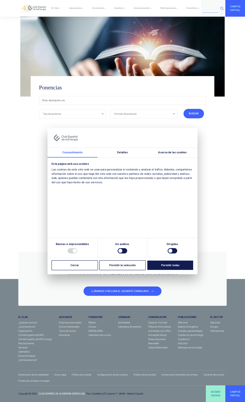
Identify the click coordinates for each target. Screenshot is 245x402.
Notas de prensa (157, 339)
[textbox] (73, 114)
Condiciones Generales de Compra (179, 374)
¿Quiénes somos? (27, 322)
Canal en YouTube (157, 322)
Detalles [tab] (122, 152)
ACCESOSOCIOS (215, 393)
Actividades (124, 322)
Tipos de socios (67, 331)
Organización (25, 331)
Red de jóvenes (26, 343)
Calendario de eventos (129, 326)
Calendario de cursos (99, 335)
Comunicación (142, 8)
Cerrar (74, 265)
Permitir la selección (122, 265)
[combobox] (72, 114)
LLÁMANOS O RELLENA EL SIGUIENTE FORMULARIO (120, 291)
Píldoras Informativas (159, 326)
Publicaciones (168, 8)
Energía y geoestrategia (190, 331)
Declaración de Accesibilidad (33, 374)
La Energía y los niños (159, 331)
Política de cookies (82, 374)
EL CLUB (23, 317)
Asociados (75, 8)
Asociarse (64, 335)
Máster (92, 322)
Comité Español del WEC (31, 335)
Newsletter (153, 343)
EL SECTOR (216, 317)
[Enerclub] (35, 8)
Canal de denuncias (214, 374)
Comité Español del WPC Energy (35, 339)
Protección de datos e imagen (34, 381)
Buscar (194, 113)
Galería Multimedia (158, 347)
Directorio (192, 8)
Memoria (183, 322)
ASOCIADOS (65, 317)
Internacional (217, 331)
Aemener (23, 347)
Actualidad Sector (157, 335)
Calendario (24, 351)
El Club (55, 8)
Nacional (215, 322)
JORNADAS (124, 317)
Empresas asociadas (70, 322)
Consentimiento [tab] (72, 152)
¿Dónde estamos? (27, 360)
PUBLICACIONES (187, 317)
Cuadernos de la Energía (190, 335)
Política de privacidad (145, 374)
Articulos (183, 343)
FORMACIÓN (95, 317)
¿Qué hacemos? (26, 326)
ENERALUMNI (95, 331)
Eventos (118, 8)
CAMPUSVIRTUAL (235, 8)
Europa (214, 326)
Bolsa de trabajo (27, 356)
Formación (98, 8)
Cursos (92, 326)
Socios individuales (69, 326)
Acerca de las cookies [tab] (172, 152)
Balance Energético (188, 326)
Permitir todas (170, 265)
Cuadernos (184, 339)
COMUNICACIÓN (157, 317)
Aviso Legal (60, 374)
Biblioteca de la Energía (190, 347)
